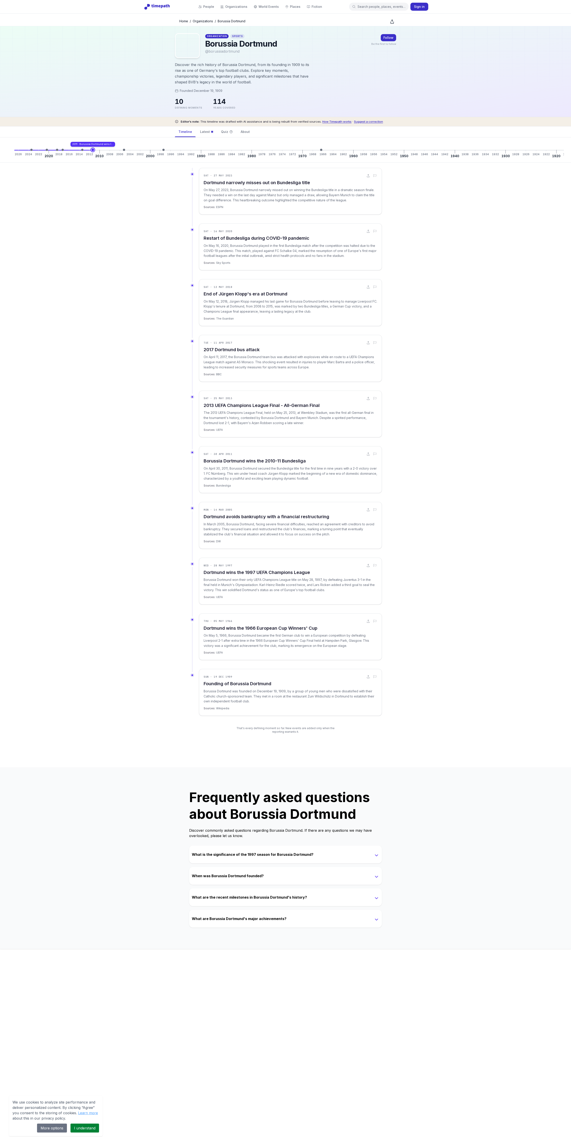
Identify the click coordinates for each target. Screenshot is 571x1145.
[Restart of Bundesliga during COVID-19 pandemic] (47, 150)
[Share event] (368, 176)
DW (218, 541)
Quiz (224, 132)
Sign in (419, 6)
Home (183, 21)
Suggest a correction (368, 121)
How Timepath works (337, 121)
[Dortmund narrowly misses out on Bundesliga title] (31, 150)
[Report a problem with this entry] (375, 176)
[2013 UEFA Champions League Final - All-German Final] (82, 150)
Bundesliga (223, 485)
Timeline (185, 132)
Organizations (203, 21)
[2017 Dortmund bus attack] (63, 150)
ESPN (219, 207)
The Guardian (225, 318)
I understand (84, 1128)
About (245, 132)
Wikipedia (222, 708)
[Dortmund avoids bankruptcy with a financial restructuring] (124, 150)
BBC (219, 374)
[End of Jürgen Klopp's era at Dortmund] (57, 150)
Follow (388, 37)
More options (52, 1128)
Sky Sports (223, 262)
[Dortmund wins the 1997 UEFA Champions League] (163, 150)
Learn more (88, 1113)
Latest (205, 132)
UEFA (219, 429)
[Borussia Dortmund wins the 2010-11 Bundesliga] (92, 150)
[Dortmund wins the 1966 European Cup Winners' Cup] (321, 150)
